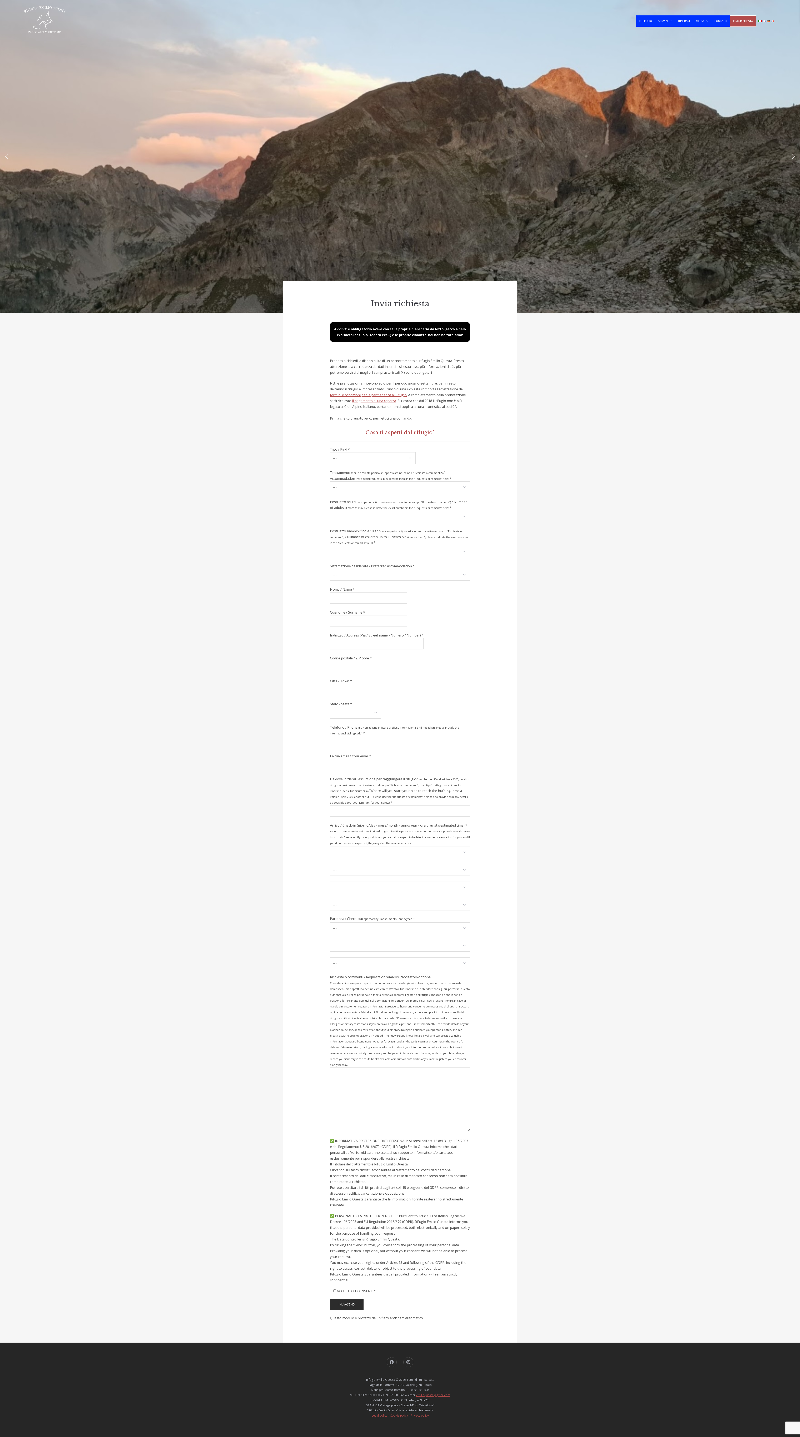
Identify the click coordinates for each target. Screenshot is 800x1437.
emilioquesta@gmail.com (433, 1395)
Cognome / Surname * (347, 612)
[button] (6, 156)
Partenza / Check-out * (372, 918)
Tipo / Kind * (340, 449)
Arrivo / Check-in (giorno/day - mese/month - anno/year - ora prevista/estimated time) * (400, 834)
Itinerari (684, 21)
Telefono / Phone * (394, 730)
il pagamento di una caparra (374, 400)
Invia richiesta (743, 21)
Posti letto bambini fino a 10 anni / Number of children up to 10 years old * (399, 537)
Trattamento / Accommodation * (391, 475)
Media (700, 21)
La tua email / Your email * (350, 756)
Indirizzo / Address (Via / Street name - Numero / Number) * (377, 635)
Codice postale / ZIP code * (351, 658)
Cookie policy (399, 1415)
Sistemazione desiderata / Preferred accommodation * (372, 566)
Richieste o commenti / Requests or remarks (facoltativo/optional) (400, 1021)
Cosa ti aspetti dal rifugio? (400, 432)
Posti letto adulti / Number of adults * (398, 505)
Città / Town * (341, 681)
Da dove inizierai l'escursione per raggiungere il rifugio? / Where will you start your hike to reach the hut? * (399, 791)
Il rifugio (645, 21)
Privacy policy (420, 1415)
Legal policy (379, 1415)
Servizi (663, 21)
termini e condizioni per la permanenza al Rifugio (368, 395)
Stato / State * (341, 704)
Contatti (720, 21)
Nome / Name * (342, 589)
